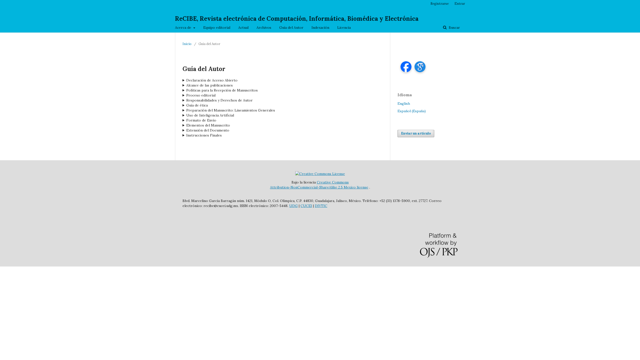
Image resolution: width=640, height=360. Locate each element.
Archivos (263, 27)
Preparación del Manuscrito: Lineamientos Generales (230, 110)
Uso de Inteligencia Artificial (210, 115)
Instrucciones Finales (204, 135)
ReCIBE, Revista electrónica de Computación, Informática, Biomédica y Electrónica (296, 18)
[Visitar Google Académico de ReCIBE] (420, 66)
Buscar (454, 27)
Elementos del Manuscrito (208, 125)
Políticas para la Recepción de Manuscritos (222, 90)
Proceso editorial (201, 95)
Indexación (320, 27)
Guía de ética (197, 105)
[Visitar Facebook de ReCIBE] (406, 66)
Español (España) (412, 111)
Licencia (344, 27)
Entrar (459, 4)
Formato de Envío (201, 120)
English (404, 103)
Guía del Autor (291, 27)
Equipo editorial (216, 27)
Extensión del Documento (207, 130)
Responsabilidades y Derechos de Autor (219, 100)
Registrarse (439, 4)
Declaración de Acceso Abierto (212, 80)
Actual (243, 27)
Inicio (187, 44)
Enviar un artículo (416, 133)
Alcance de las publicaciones (209, 85)
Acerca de (183, 27)
